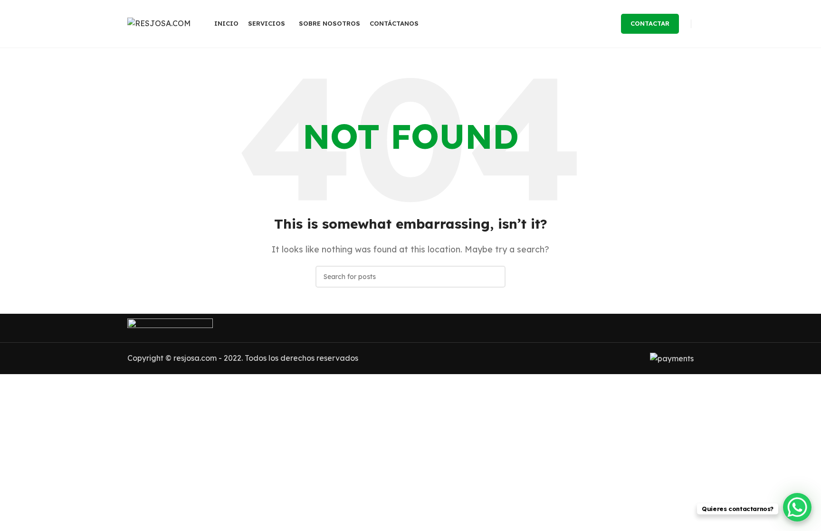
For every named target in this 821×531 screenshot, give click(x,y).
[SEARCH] (495, 277)
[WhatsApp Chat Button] (797, 507)
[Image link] (170, 327)
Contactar (649, 23)
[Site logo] (159, 23)
